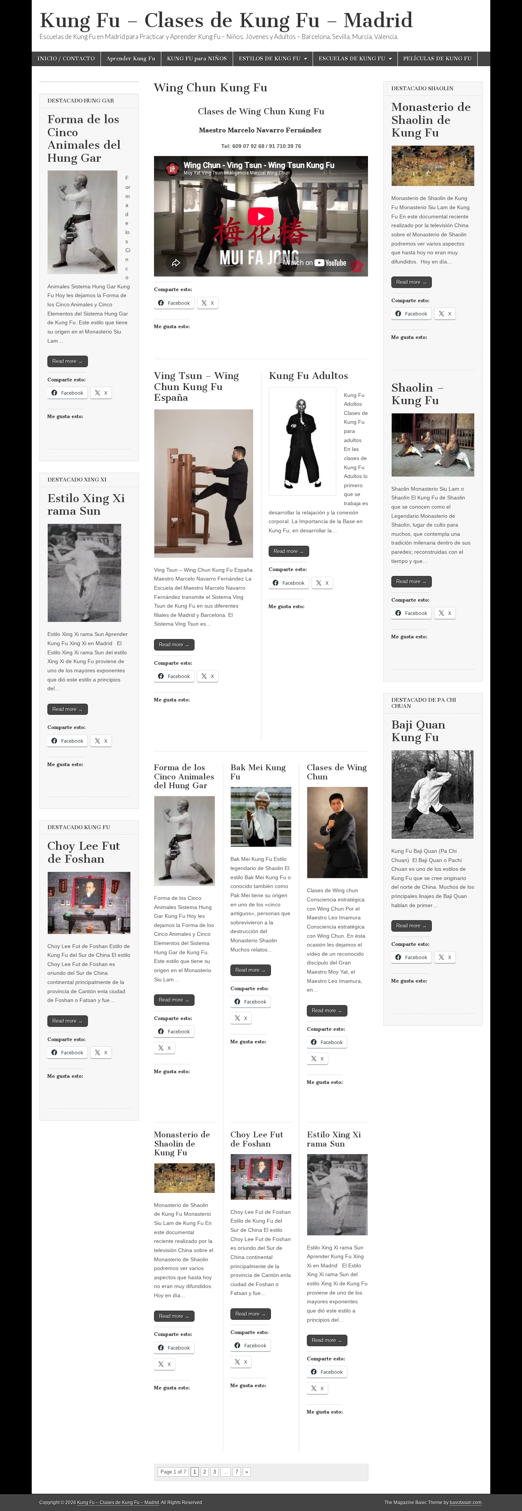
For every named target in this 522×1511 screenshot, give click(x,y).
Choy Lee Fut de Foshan (257, 1139)
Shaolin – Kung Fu (417, 394)
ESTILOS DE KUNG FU (269, 58)
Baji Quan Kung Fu (418, 731)
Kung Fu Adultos (308, 376)
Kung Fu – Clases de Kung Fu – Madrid (226, 20)
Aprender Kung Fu (131, 58)
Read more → (174, 644)
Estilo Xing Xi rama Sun (334, 1139)
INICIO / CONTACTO (66, 58)
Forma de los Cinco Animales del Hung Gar (184, 776)
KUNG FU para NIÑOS (197, 58)
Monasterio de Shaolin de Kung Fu (182, 1143)
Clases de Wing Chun (337, 772)
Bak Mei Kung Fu (258, 772)
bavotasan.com (465, 1502)
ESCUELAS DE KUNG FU (352, 58)
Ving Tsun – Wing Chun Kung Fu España (196, 386)
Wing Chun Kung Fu (210, 87)
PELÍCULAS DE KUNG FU (438, 58)
